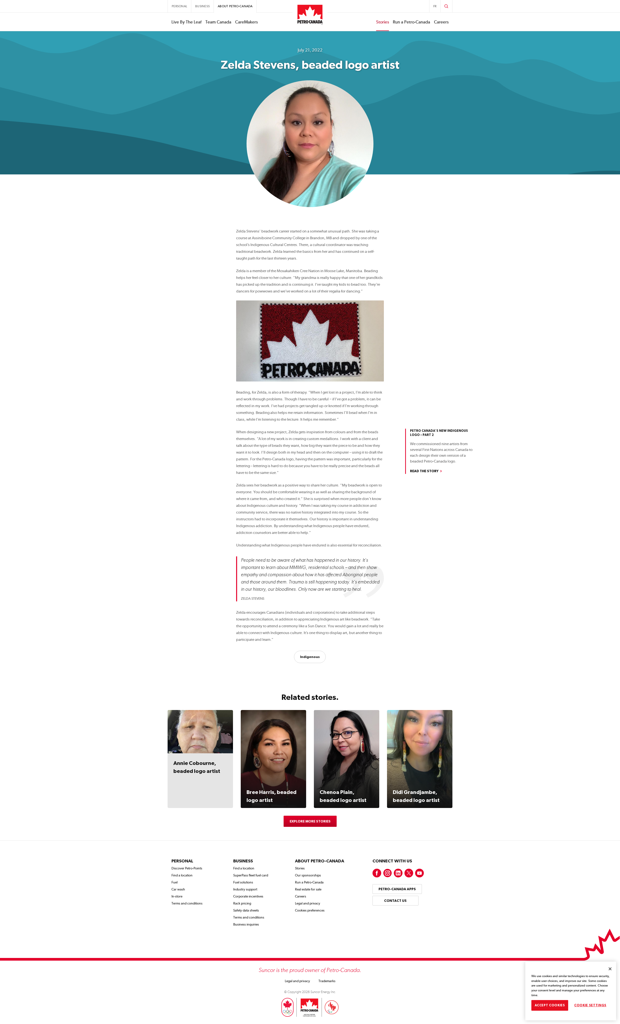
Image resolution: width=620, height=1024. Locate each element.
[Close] (610, 969)
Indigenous (310, 657)
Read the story (424, 471)
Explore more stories (310, 821)
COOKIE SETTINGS (590, 1005)
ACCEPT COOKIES (550, 1005)
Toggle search (446, 6)
